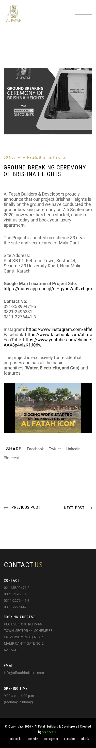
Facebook (35, 449)
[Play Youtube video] (48, 408)
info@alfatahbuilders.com (24, 673)
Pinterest (11, 458)
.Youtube (69, 739)
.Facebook (14, 739)
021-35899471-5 (17, 588)
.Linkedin (32, 739)
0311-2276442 (15, 607)
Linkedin (73, 449)
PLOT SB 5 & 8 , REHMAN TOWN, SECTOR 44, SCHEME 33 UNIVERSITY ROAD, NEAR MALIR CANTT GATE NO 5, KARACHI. (28, 637)
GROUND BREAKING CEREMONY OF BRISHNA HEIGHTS (45, 171)
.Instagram (50, 739)
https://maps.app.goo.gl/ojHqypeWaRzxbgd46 (50, 288)
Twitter (55, 449)
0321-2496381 (15, 594)
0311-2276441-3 (17, 601)
